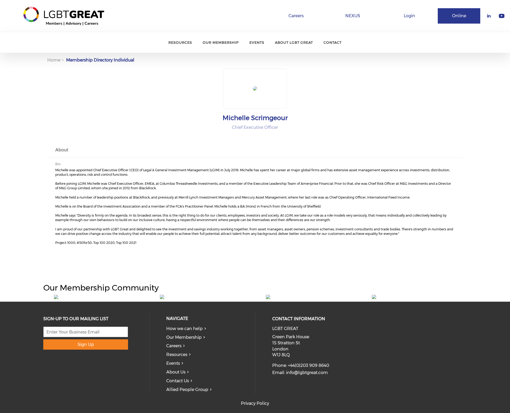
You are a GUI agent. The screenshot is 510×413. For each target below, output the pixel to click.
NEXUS (352, 15)
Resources (180, 42)
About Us (175, 372)
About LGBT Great (294, 42)
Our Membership (221, 42)
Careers (296, 15)
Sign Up (86, 344)
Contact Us (177, 380)
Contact (333, 42)
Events (256, 42)
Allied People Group (187, 389)
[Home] (64, 16)
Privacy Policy (255, 403)
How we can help (184, 328)
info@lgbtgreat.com (307, 372)
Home (53, 60)
